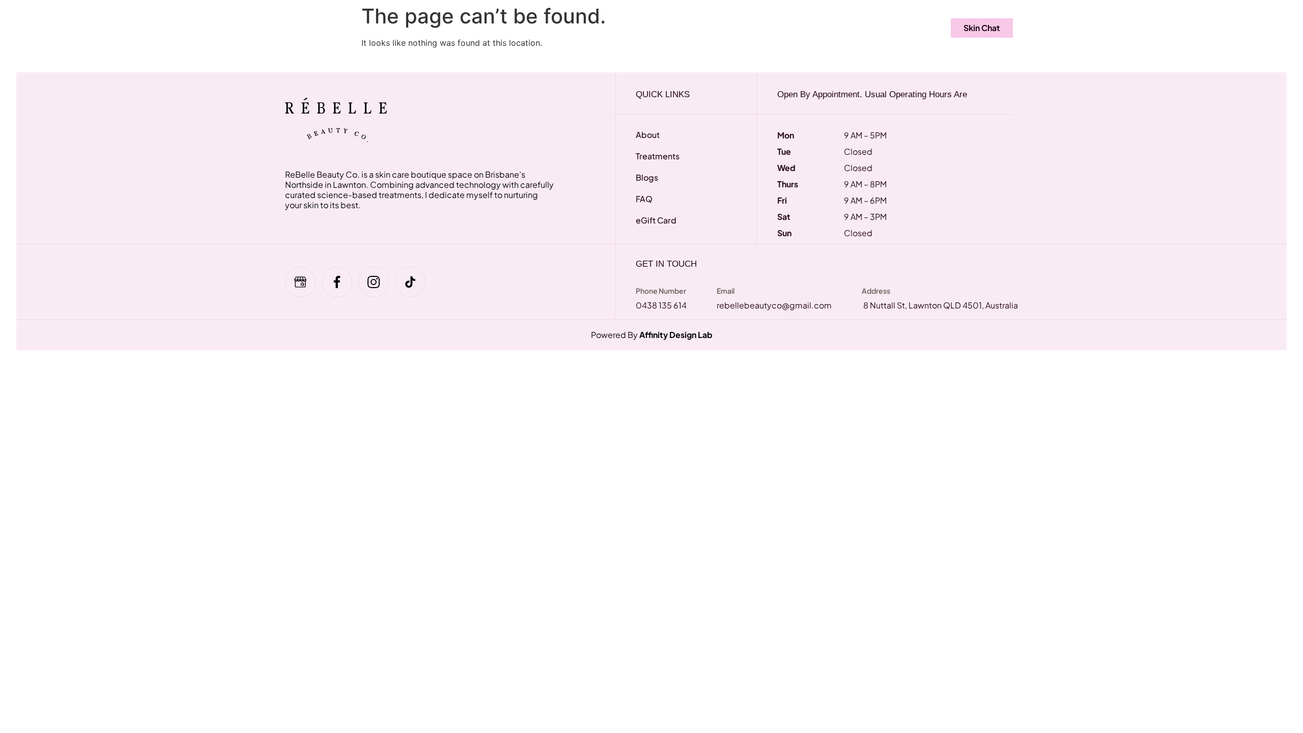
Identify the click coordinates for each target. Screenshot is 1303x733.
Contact (855, 27)
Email (725, 290)
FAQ (419, 27)
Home (302, 27)
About (756, 27)
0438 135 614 (661, 305)
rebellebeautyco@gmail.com (774, 305)
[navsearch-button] (911, 28)
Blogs (803, 27)
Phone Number (661, 290)
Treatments (360, 27)
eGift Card (472, 27)
